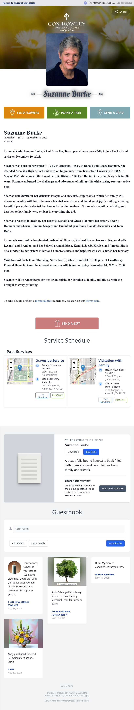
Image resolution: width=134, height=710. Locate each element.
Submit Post (115, 543)
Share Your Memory (112, 488)
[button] (20, 368)
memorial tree (43, 300)
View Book (73, 451)
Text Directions (42, 395)
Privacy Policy (58, 695)
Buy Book (91, 451)
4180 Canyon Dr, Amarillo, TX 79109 (115, 391)
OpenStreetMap (70, 700)
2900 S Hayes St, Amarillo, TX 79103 (52, 387)
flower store (92, 300)
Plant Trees (57, 395)
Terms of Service (76, 695)
